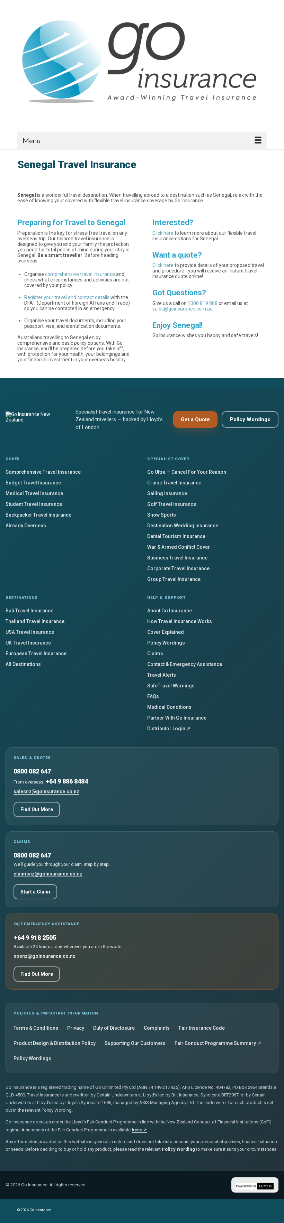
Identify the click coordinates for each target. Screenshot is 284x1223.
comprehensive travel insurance (80, 274)
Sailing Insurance (167, 493)
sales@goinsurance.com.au (182, 309)
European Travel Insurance (36, 653)
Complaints (157, 1028)
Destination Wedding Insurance (182, 525)
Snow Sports (161, 515)
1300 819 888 (203, 303)
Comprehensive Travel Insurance (43, 472)
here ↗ (139, 1129)
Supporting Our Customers (135, 1043)
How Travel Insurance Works (179, 621)
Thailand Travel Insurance (35, 621)
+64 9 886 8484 (66, 781)
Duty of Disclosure (114, 1028)
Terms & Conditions (36, 1028)
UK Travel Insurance (28, 643)
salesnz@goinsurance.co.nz (46, 791)
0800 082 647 (32, 771)
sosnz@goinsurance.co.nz (45, 956)
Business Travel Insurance (177, 557)
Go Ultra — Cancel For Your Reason (186, 472)
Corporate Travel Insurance (178, 568)
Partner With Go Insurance (176, 718)
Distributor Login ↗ (168, 728)
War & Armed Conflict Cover (178, 547)
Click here (163, 233)
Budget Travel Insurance (33, 482)
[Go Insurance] (142, 63)
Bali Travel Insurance (29, 610)
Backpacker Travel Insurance (38, 515)
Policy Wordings (250, 419)
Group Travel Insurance (174, 579)
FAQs (153, 696)
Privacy (75, 1028)
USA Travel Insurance (30, 632)
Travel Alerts (161, 675)
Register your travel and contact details (66, 297)
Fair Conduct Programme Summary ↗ (218, 1043)
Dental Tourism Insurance (176, 536)
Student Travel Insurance (34, 504)
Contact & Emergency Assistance (184, 664)
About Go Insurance (169, 610)
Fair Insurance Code (202, 1028)
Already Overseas (26, 525)
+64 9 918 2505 (35, 937)
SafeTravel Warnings (171, 685)
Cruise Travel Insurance (174, 482)
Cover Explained (165, 632)
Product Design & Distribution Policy (55, 1043)
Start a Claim (35, 892)
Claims (155, 653)
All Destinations (23, 664)
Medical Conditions (169, 707)
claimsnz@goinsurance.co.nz (48, 874)
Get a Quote (195, 419)
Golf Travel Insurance (171, 504)
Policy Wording (178, 1149)
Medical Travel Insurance (34, 493)
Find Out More (36, 809)
